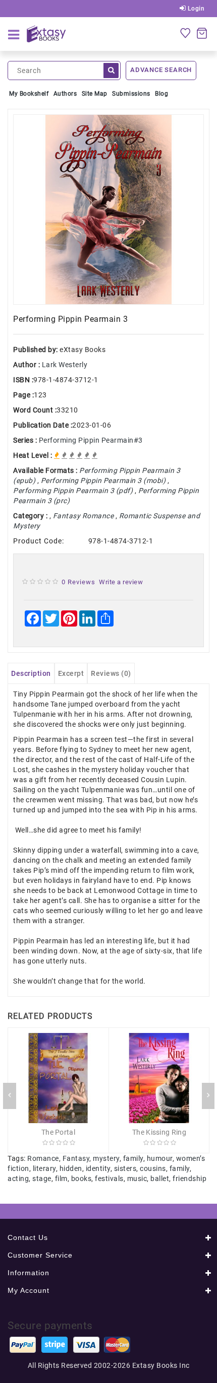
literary (44, 1168)
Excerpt (71, 673)
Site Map (94, 93)
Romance (43, 1158)
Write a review (121, 582)
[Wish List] (185, 33)
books (81, 1178)
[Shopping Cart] (202, 33)
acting (18, 1178)
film (61, 1178)
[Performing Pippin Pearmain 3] (108, 209)
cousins (153, 1168)
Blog (161, 93)
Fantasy (76, 1158)
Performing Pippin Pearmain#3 (91, 440)
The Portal (58, 1132)
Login (195, 8)
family (133, 1158)
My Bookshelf (28, 93)
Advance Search (161, 70)
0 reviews (78, 582)
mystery (106, 1158)
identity (98, 1168)
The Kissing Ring (159, 1132)
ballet (159, 1178)
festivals (109, 1178)
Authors (65, 93)
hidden (71, 1168)
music (137, 1178)
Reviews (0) (111, 673)
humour (160, 1158)
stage (41, 1178)
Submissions (131, 93)
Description (31, 673)
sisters (125, 1168)
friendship (189, 1178)
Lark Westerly (65, 365)
